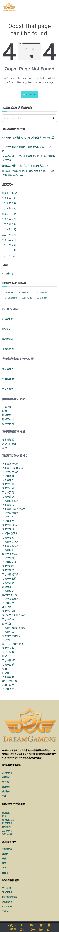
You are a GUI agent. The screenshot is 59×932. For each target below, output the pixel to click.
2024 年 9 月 (9, 198)
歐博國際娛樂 (8, 819)
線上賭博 (7, 607)
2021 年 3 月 (9, 245)
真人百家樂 (8, 369)
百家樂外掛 (8, 496)
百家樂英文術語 (10, 541)
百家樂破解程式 (10, 500)
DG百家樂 (7, 319)
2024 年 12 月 (9, 192)
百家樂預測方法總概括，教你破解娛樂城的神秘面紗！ (27, 149)
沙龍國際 (7, 407)
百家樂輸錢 (8, 529)
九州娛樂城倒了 (42, 292)
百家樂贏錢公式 (10, 574)
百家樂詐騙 (8, 582)
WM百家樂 (7, 388)
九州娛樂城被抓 (27, 298)
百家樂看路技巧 (10, 545)
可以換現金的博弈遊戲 (13, 615)
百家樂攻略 (8, 476)
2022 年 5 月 (9, 229)
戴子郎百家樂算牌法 (12, 644)
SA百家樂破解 (9, 681)
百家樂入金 (8, 648)
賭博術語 (7, 623)
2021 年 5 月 (9, 240)
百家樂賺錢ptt (9, 525)
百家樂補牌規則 (10, 463)
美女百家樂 (8, 480)
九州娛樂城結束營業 (11, 298)
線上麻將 (7, 586)
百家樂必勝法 (9, 611)
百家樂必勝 (8, 488)
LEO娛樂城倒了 (10, 292)
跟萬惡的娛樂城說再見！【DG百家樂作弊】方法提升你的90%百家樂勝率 (29, 172)
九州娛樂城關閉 (42, 298)
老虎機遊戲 (8, 439)
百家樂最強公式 (10, 513)
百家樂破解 (8, 549)
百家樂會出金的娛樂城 (13, 627)
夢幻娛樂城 (8, 348)
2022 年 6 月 (9, 224)
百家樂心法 (8, 631)
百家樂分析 (8, 517)
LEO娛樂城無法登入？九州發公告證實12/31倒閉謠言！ (28, 139)
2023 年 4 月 (9, 208)
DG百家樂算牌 (9, 533)
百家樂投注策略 (10, 472)
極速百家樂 (8, 685)
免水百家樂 (8, 652)
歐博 (4, 411)
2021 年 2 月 (9, 250)
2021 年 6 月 (9, 234)
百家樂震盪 (8, 676)
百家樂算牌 (8, 570)
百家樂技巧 (8, 504)
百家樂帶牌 (8, 619)
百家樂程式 (8, 537)
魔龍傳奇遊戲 (9, 443)
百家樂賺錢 (8, 558)
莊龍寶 (5, 672)
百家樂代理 (8, 689)
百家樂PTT (8, 566)
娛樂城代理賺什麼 (11, 635)
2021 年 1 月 (9, 255)
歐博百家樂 (8, 419)
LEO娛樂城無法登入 (26, 292)
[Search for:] (29, 118)
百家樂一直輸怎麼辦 (12, 467)
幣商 (4, 668)
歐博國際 (7, 415)
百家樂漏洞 (8, 484)
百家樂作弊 (8, 521)
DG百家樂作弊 (9, 594)
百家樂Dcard (9, 562)
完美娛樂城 (8, 379)
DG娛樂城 (7, 273)
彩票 (4, 447)
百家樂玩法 (8, 603)
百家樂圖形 (8, 664)
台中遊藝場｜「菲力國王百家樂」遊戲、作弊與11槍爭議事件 (28, 158)
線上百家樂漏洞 (10, 553)
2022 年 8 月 (9, 213)
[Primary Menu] (54, 7)
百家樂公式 (8, 590)
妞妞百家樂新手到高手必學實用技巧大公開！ (25, 165)
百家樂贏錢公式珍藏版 (13, 508)
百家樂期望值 (9, 660)
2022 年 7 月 (9, 219)
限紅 (4, 656)
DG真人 (6, 329)
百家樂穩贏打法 (10, 599)
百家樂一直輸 (9, 578)
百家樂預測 (8, 492)
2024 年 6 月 (9, 203)
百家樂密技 (8, 640)
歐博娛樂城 (8, 423)
